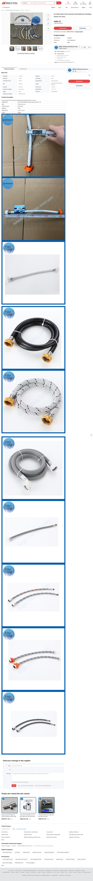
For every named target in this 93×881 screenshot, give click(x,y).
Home (2, 10)
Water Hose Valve (81, 859)
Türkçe (75, 872)
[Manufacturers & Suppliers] (9, 2)
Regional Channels (63, 870)
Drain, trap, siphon (5, 837)
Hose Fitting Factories (7, 859)
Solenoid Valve (26, 852)
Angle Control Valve (36, 852)
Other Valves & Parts (7, 852)
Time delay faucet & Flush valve (76, 834)
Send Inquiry (63, 28)
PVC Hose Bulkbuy (30, 862)
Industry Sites (55, 870)
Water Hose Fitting (70, 859)
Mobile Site (78, 870)
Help (66, 7)
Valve (22, 10)
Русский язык (33, 872)
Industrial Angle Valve (49, 852)
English (12, 872)
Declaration (61, 875)
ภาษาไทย (70, 872)
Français (27, 872)
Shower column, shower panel (53, 834)
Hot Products (4, 832)
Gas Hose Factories (48, 859)
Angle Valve (27, 10)
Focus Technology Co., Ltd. (37, 875)
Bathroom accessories (51, 837)
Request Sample (79, 31)
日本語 (62, 872)
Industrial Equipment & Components (12, 10)
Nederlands (49, 872)
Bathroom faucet (28, 834)
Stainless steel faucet (74, 832)
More (2, 865)
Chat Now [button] (83, 28)
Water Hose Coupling (7, 862)
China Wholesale (40, 870)
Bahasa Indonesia (86, 872)
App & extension (74, 7)
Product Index (71, 870)
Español (17, 872)
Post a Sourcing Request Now (43, 785)
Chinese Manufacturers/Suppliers (29, 870)
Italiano (39, 872)
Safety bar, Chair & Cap (74, 837)
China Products (18, 870)
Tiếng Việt (80, 872)
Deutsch (43, 872)
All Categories (6, 7)
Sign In (56, 62)
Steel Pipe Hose (59, 859)
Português (22, 872)
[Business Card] (89, 75)
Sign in (90, 3)
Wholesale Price (48, 870)
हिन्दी (66, 872)
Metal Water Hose (19, 862)
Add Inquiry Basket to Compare (27, 53)
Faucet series (49, 832)
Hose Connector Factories (21, 859)
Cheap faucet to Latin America (31, 832)
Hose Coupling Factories (35, 859)
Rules (90, 7)
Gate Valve (17, 852)
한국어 (58, 872)
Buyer (59, 7)
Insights (83, 870)
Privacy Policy (68, 875)
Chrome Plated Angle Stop (63, 852)
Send (14, 785)
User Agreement (55, 875)
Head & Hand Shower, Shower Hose (32, 837)
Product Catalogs (22, 829)
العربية (54, 872)
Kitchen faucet (4, 834)
